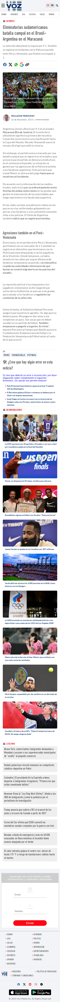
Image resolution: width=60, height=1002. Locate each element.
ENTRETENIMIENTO (41, 951)
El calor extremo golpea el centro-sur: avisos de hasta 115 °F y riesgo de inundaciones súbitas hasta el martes (29, 855)
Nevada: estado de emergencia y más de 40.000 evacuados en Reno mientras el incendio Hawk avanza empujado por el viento (27, 839)
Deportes (10, 21)
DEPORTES (11, 955)
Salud (42, 15)
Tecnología (38, 955)
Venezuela (18, 355)
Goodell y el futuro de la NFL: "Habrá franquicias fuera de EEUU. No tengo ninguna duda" (30, 732)
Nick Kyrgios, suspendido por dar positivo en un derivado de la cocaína (31, 695)
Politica (32, 15)
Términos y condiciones (22, 976)
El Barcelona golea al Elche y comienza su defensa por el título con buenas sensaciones (31, 394)
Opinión (10, 960)
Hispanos (14, 15)
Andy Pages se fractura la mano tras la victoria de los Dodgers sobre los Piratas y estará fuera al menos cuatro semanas (31, 402)
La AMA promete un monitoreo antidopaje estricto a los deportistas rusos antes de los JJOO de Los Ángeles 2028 (29, 621)
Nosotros (11, 964)
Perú (6, 355)
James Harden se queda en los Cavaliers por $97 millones (29, 549)
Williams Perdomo (23, 115)
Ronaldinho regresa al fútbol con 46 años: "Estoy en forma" (30, 515)
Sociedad (11, 951)
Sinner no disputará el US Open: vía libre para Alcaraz (28, 481)
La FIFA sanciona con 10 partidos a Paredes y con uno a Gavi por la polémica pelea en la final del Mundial (31, 445)
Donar (3, 15)
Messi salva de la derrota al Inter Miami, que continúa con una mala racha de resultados (29, 658)
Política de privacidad (47, 972)
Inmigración (39, 947)
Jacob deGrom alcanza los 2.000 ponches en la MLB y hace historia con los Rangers (30, 584)
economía (11, 947)
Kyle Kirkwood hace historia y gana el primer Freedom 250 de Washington (30, 387)
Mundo (51, 15)
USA (23, 15)
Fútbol (31, 355)
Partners (38, 960)
